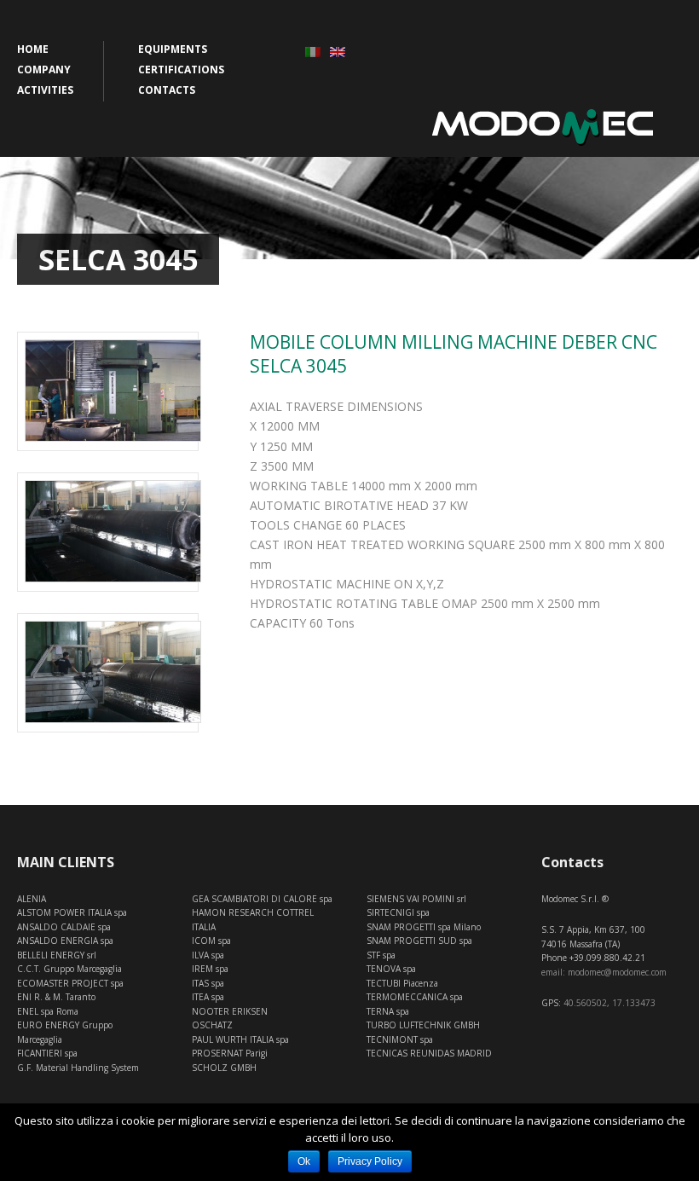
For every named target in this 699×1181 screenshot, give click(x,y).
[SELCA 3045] (107, 531)
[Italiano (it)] (313, 51)
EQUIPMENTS (172, 49)
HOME (33, 49)
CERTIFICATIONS (181, 69)
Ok (304, 1161)
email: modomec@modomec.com (604, 972)
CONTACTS (166, 90)
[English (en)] (337, 51)
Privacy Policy (370, 1161)
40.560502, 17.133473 (609, 1003)
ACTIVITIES (45, 90)
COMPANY (44, 69)
